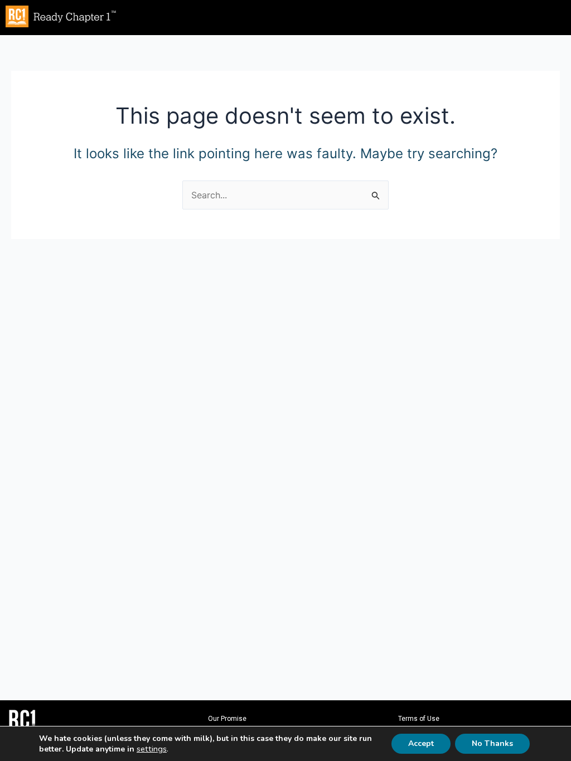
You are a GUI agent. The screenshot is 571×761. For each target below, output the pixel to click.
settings (152, 749)
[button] (353, 15)
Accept (421, 743)
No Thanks (492, 743)
